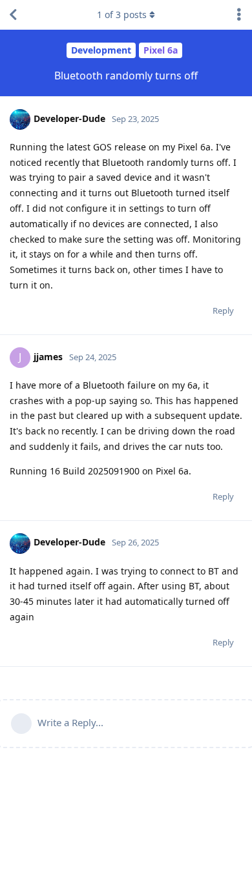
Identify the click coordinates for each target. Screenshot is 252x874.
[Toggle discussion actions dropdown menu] (239, 15)
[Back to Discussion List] (13, 15)
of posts (122, 14)
